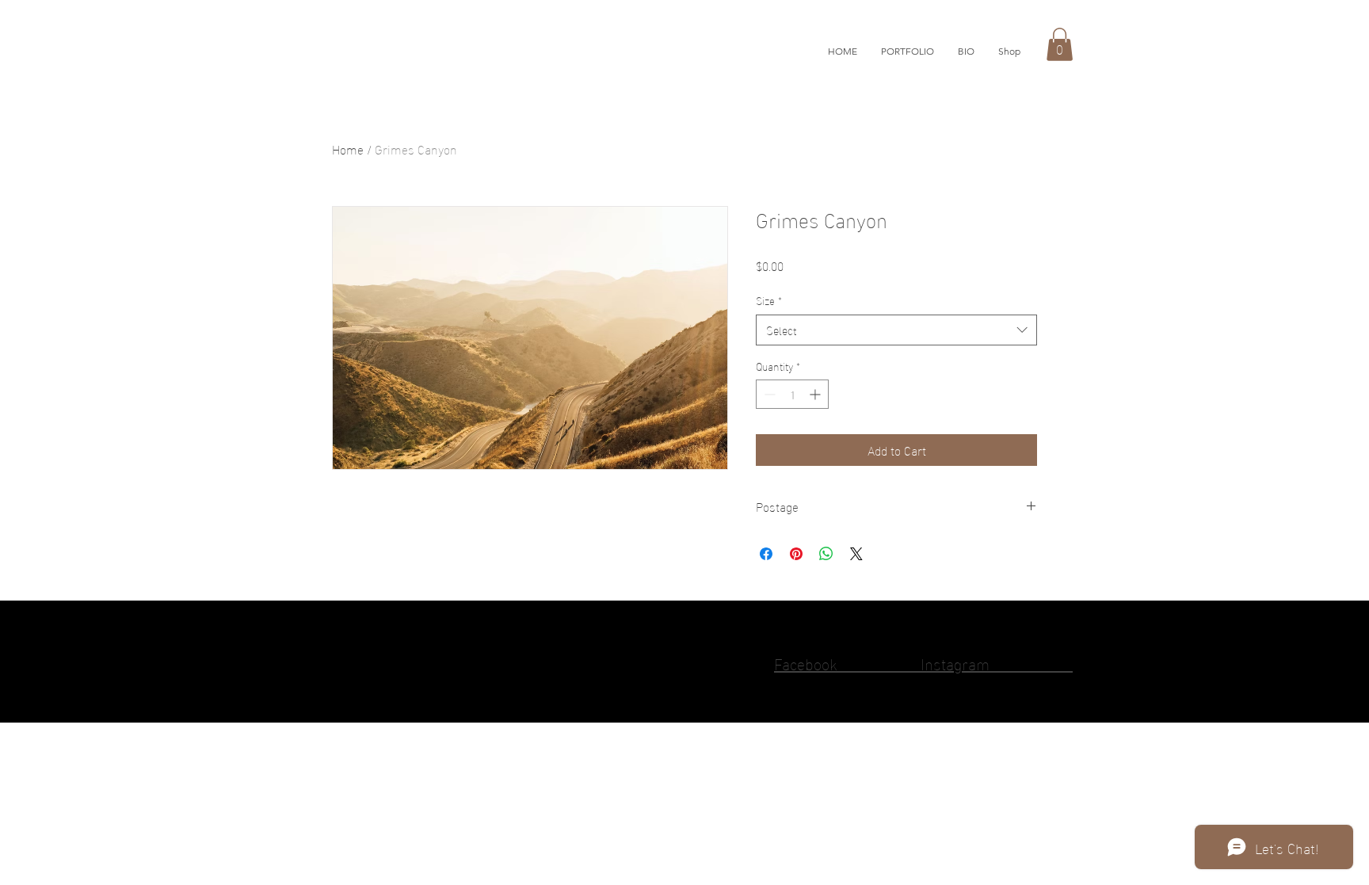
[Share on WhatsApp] (826, 553)
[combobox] (896, 330)
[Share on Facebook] (766, 553)
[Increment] (816, 394)
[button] (907, 51)
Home (348, 148)
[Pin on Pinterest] (796, 553)
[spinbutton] (792, 394)
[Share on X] (856, 553)
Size (769, 300)
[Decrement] (768, 394)
